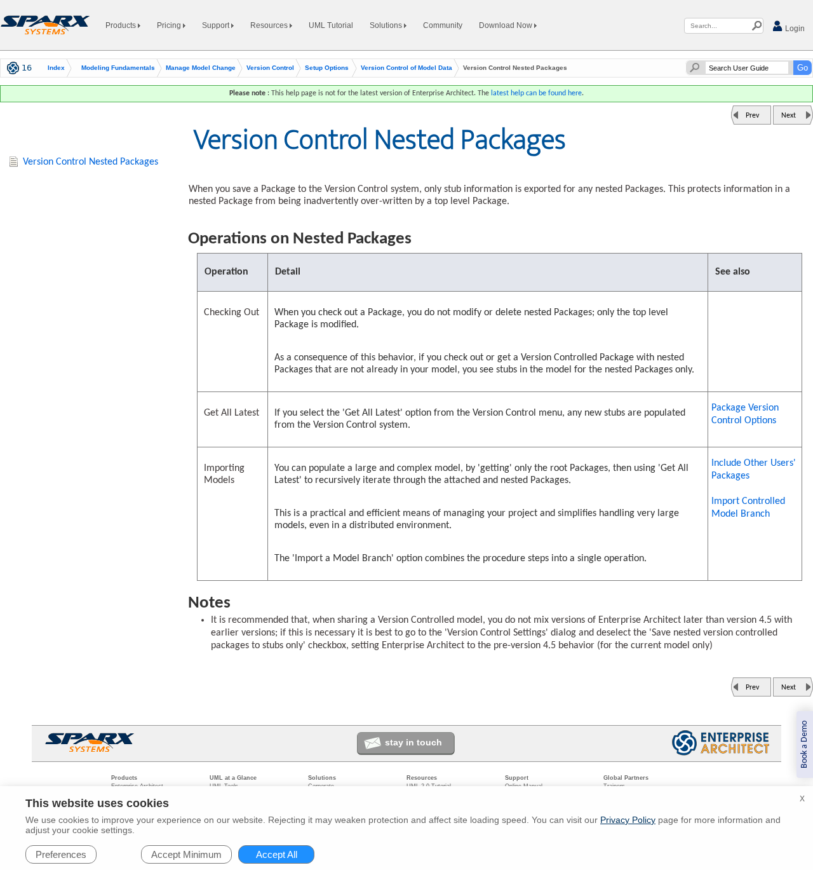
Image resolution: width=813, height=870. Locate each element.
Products (121, 25)
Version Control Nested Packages (90, 162)
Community (442, 25)
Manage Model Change (201, 68)
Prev (752, 115)
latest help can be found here (536, 93)
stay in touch (413, 742)
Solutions (387, 25)
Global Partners (625, 778)
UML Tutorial (331, 25)
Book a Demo (804, 744)
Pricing (170, 25)
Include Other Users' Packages (753, 469)
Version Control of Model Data (406, 68)
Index (56, 68)
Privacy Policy (627, 820)
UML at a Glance (233, 778)
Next (788, 115)
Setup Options (327, 68)
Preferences (61, 854)
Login (794, 28)
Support (216, 25)
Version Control (270, 68)
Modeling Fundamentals (118, 68)
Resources (270, 25)
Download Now (506, 25)
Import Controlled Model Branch (748, 507)
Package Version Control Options (745, 414)
